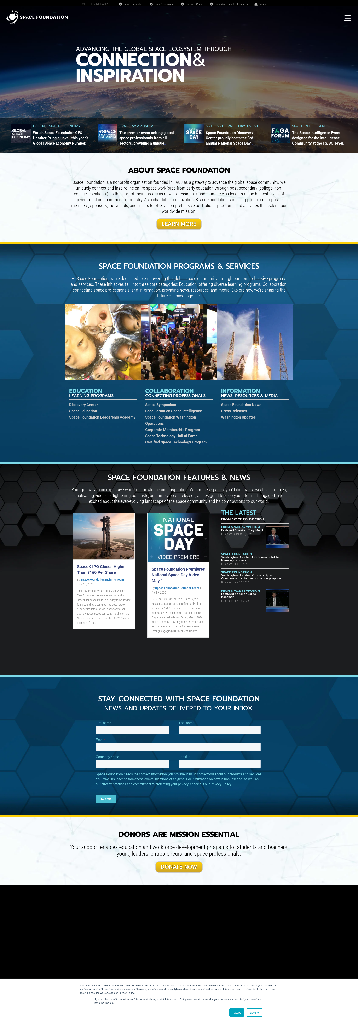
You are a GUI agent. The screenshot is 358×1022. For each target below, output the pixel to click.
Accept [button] (237, 1012)
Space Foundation (132, 4)
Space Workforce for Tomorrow (230, 4)
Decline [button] (254, 1012)
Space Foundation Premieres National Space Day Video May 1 (178, 575)
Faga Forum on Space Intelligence (173, 411)
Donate (262, 4)
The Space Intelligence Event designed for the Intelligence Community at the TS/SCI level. (318, 137)
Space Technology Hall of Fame (171, 436)
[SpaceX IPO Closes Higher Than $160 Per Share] (104, 536)
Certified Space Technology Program (176, 442)
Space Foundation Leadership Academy (102, 417)
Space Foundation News (241, 405)
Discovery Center (193, 4)
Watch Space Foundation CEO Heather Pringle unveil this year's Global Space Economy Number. (60, 137)
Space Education (83, 411)
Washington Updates (238, 417)
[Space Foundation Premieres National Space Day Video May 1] (178, 537)
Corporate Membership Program (172, 429)
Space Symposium (163, 4)
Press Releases (234, 411)
